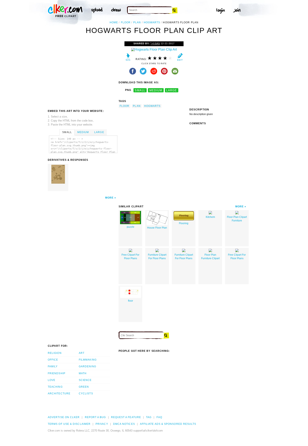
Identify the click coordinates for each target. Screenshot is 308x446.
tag (148, 417)
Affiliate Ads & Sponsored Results (168, 423)
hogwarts (152, 22)
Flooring (183, 223)
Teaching (55, 386)
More (109, 197)
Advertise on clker (64, 417)
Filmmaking (88, 359)
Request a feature (126, 417)
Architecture (59, 393)
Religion (55, 353)
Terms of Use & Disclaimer (69, 423)
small (140, 90)
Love (51, 380)
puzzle (130, 226)
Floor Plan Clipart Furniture (237, 219)
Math (83, 373)
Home (114, 22)
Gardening (87, 366)
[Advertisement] (83, 72)
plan (137, 22)
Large (99, 132)
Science (85, 380)
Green (84, 386)
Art (81, 353)
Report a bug (95, 417)
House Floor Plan (157, 227)
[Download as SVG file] (128, 58)
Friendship (56, 373)
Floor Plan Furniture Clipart (210, 256)
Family (53, 366)
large (171, 90)
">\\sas (155, 43)
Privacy (102, 423)
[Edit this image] (180, 58)
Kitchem (210, 217)
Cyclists (86, 393)
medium (155, 90)
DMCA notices (124, 423)
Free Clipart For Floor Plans (130, 256)
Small (67, 132)
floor (126, 22)
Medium (83, 132)
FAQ (159, 417)
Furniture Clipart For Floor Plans (157, 256)
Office (53, 359)
